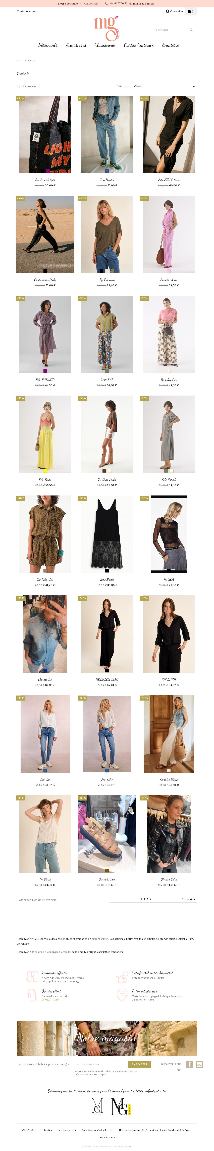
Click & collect (29, 1130)
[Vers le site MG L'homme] (97, 1106)
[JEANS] (107, 171)
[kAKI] (112, 271)
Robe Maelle (107, 579)
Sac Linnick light (45, 180)
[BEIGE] (107, 271)
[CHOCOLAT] (104, 471)
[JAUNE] (45, 471)
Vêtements (48, 45)
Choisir (165, 87)
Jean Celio (107, 779)
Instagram (199, 1064)
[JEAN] (45, 670)
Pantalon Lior (169, 379)
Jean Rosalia (107, 180)
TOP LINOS (169, 679)
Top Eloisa (45, 879)
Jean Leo (45, 779)
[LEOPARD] (45, 570)
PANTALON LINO (107, 679)
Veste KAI (107, 379)
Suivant (189, 899)
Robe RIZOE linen (169, 180)
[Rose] (169, 271)
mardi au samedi (143, 3)
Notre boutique (68, 3)
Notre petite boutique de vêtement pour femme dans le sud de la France (155, 1130)
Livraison (47, 1130)
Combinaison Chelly (45, 280)
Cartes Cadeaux (139, 45)
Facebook (189, 1064)
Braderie (170, 45)
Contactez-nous (27, 11)
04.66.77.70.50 (119, 3)
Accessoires (76, 45)
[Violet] (45, 371)
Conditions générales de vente (97, 1130)
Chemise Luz (45, 679)
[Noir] (42, 171)
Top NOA (169, 579)
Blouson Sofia (169, 879)
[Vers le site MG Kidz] (120, 1106)
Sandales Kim (107, 879)
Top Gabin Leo (45, 579)
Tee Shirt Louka (107, 479)
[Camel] (107, 870)
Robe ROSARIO (45, 379)
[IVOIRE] (110, 471)
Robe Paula (45, 479)
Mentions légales (67, 1130)
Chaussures (105, 45)
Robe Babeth (169, 479)
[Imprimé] (169, 371)
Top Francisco (107, 280)
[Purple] (48, 171)
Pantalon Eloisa (169, 779)
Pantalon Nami (168, 280)
